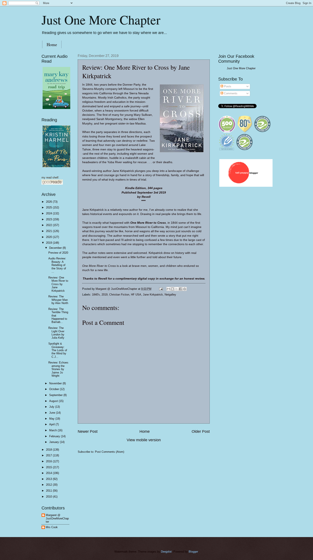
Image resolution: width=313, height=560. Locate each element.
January (54, 442)
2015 (49, 467)
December (56, 247)
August (54, 401)
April (52, 424)
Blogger (193, 551)
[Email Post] (161, 288)
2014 (49, 473)
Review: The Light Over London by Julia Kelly (56, 332)
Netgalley (170, 294)
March (53, 430)
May (52, 418)
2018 (49, 449)
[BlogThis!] (172, 289)
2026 (49, 201)
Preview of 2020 (58, 252)
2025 (49, 207)
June (52, 412)
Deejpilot (166, 551)
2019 (105, 294)
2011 (49, 490)
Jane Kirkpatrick (153, 294)
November (56, 383)
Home (52, 44)
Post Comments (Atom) (109, 451)
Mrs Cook (52, 527)
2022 (49, 225)
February (55, 436)
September (56, 395)
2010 (49, 496)
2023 (49, 219)
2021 (49, 231)
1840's (96, 294)
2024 (49, 213)
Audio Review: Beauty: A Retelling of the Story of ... (57, 265)
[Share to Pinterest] (184, 289)
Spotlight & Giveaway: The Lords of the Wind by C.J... (57, 350)
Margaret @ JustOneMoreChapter (57, 518)
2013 (49, 479)
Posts (227, 86)
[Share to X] (176, 289)
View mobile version (144, 440)
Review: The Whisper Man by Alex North (58, 300)
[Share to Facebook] (180, 289)
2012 (49, 484)
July (52, 406)
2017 (49, 455)
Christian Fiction (119, 294)
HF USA (136, 294)
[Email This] (168, 289)
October (54, 389)
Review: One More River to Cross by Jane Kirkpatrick (58, 284)
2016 (49, 461)
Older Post (201, 431)
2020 (49, 237)
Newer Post (88, 431)
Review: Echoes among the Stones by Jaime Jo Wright (58, 369)
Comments (230, 93)
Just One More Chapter (101, 19)
